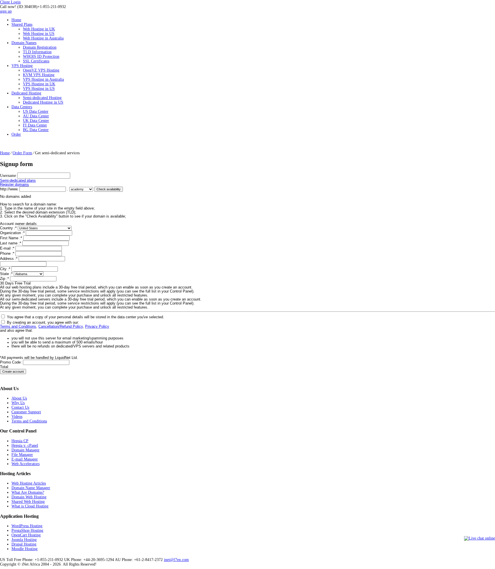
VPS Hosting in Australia (43, 79)
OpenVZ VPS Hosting (41, 70)
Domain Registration (39, 47)
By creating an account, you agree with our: (43, 323)
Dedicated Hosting (26, 93)
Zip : (4, 279)
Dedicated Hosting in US (43, 102)
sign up (6, 11)
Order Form (22, 153)
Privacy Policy (97, 327)
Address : (8, 259)
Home (16, 20)
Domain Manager (25, 450)
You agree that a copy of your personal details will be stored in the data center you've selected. (85, 317)
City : (5, 269)
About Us (19, 398)
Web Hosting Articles (28, 483)
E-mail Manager (24, 459)
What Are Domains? (27, 492)
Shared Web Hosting (28, 501)
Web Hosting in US (38, 33)
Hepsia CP (19, 441)
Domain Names (23, 43)
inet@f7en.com (176, 560)
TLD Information (37, 52)
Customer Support (26, 412)
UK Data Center (36, 120)
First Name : (11, 238)
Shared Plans (21, 24)
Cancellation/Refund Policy (60, 327)
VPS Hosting (22, 66)
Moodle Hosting (24, 549)
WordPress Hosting (26, 526)
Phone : (7, 254)
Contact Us (20, 407)
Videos (16, 416)
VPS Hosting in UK (39, 84)
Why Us (18, 403)
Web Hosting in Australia (43, 38)
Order (16, 134)
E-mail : (7, 248)
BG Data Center (36, 130)
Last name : (10, 243)
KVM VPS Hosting (38, 75)
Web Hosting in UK (39, 29)
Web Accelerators (25, 464)
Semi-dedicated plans (18, 181)
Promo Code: (11, 362)
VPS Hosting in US (39, 88)
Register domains (14, 185)
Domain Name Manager (30, 488)
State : (6, 274)
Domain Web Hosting (28, 497)
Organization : (12, 233)
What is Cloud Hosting (29, 506)
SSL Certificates (36, 61)
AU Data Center (36, 116)
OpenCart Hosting (26, 535)
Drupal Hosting (23, 544)
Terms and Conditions (18, 327)
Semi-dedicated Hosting (42, 98)
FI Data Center (35, 125)
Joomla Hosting (24, 540)
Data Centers (21, 107)
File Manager (22, 455)
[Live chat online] (479, 538)
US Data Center (35, 111)
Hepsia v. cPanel (24, 445)
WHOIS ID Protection (41, 56)
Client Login (10, 2)
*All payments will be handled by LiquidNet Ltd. (39, 358)
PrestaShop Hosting (27, 530)
